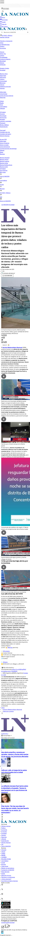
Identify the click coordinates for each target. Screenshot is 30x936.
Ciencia (2, 85)
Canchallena (3, 106)
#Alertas (10, 647)
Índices (2, 63)
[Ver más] (2, 713)
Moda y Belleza (4, 125)
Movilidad (3, 61)
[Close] (2, 815)
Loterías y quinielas (5, 121)
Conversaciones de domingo (8, 148)
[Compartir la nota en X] (4, 342)
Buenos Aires (4, 74)
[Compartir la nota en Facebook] (2, 342)
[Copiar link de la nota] (2, 340)
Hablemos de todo (5, 86)
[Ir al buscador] (2, 11)
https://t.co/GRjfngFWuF (19, 669)
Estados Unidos (4, 68)
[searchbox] (14, 32)
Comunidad (3, 81)
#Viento (5, 662)
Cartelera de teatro (5, 134)
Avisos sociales (4, 145)
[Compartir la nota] (2, 338)
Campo (2, 55)
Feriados (2, 119)
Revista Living (4, 163)
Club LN (4, 24)
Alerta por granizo (8, 711)
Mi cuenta (5, 26)
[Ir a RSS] (2, 899)
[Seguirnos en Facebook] (2, 885)
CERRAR (2, 1)
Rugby (2, 103)
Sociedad (11, 205)
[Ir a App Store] (5, 908)
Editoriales (3, 92)
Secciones (5, 20)
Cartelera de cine (5, 132)
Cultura (2, 79)
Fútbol (2, 101)
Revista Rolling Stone (6, 165)
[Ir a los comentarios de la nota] (6, 335)
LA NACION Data (5, 44)
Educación (3, 77)
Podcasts (2, 123)
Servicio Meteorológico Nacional (12, 709)
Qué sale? (3, 130)
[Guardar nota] (4, 335)
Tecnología (3, 116)
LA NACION (4, 205)
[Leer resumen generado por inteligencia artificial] (2, 335)
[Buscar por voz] (27, 32)
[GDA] (5, 928)
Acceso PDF (3, 139)
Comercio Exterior (5, 59)
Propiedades (3, 57)
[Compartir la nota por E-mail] (6, 342)
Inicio (3, 17)
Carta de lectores (5, 147)
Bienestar (3, 83)
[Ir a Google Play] (5, 904)
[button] (15, 115)
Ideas (1, 152)
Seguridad (3, 75)
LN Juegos (3, 112)
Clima (1, 43)
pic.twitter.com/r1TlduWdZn (9, 671)
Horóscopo (3, 117)
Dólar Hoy (3, 54)
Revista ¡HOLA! (4, 159)
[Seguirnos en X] (2, 890)
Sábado (2, 150)
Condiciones (4, 922)
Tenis (1, 105)
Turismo (2, 114)
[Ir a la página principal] (15, 15)
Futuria (2, 52)
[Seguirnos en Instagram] (2, 894)
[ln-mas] (15, 223)
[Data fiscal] (2, 933)
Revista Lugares (4, 161)
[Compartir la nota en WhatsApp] (4, 338)
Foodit (4, 22)
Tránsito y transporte (6, 41)
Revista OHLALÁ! (4, 158)
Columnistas (3, 94)
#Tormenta (6, 651)
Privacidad (11, 922)
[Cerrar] (26, 29)
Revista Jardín (4, 167)
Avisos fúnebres (4, 143)
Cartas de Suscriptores (6, 96)
